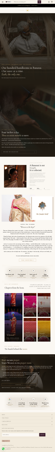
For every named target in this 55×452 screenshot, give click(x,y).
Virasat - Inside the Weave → (27, 260)
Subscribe (19, 384)
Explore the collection (19, 151)
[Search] (39, 1)
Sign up (42, 434)
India (5, 441)
